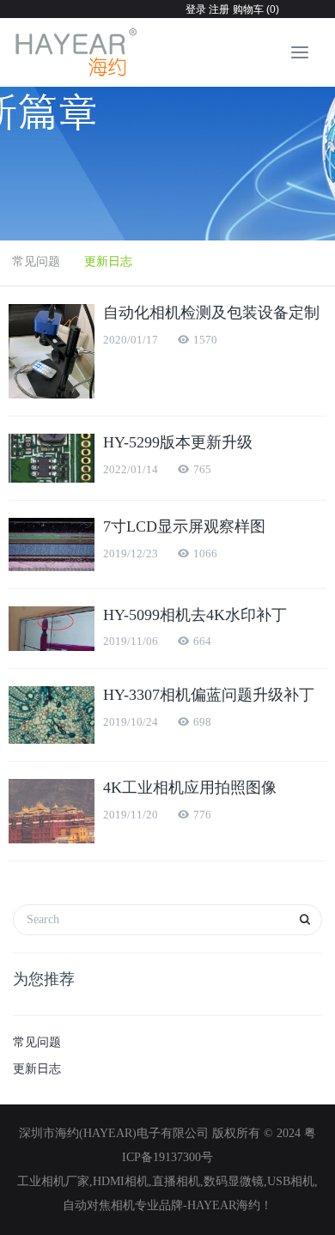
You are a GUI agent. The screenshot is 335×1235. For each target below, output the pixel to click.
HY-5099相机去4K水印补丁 (195, 615)
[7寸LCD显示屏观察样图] (51, 544)
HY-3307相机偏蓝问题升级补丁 (208, 694)
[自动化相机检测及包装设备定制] (51, 351)
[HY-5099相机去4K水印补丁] (51, 629)
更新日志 (108, 261)
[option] (167, 154)
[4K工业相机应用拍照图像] (51, 811)
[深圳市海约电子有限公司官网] (77, 52)
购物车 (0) (256, 9)
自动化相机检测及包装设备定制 (211, 312)
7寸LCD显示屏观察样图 (184, 526)
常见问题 (36, 261)
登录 (196, 9)
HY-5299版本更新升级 (178, 442)
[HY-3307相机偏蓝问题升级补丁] (51, 715)
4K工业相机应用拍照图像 (190, 787)
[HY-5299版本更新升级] (51, 458)
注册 (217, 9)
